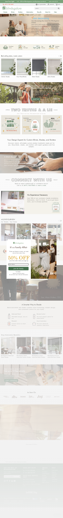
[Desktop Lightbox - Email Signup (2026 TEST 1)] (31, 259)
